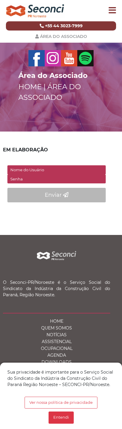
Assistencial (57, 341)
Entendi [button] (61, 417)
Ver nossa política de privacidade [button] (61, 402)
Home (56, 321)
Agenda (56, 355)
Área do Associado (63, 36)
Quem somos (56, 328)
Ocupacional (57, 348)
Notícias (56, 334)
